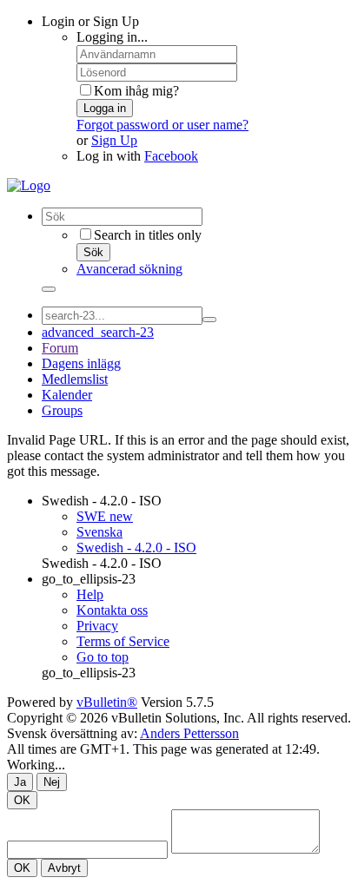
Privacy (97, 625)
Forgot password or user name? (162, 124)
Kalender (67, 394)
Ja (20, 781)
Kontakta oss (112, 610)
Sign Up (114, 140)
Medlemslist (75, 379)
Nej (51, 781)
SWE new (104, 516)
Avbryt (64, 867)
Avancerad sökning (129, 268)
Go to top (102, 657)
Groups (62, 410)
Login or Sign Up (90, 21)
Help (89, 594)
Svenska (99, 531)
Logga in (104, 108)
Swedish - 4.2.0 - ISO (102, 500)
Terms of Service (122, 641)
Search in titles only (148, 235)
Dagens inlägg (81, 363)
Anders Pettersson (189, 733)
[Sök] (49, 289)
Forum (60, 347)
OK (22, 800)
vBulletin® (106, 702)
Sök (93, 252)
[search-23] (209, 319)
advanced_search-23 (98, 332)
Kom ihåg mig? (136, 90)
